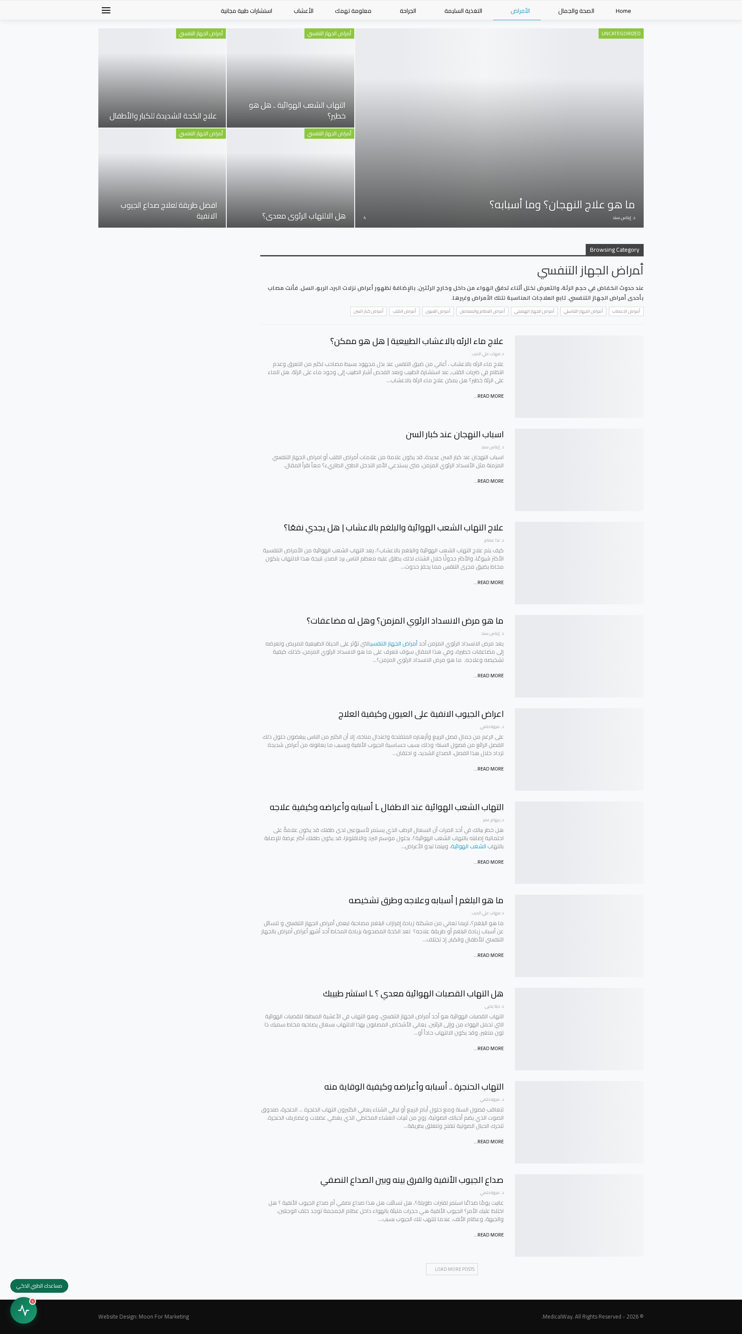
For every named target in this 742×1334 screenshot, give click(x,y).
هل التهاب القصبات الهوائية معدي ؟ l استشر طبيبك (413, 993)
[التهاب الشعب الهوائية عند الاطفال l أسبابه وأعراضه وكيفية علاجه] (579, 842)
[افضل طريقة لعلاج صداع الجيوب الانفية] (162, 178)
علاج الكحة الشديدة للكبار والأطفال (163, 116)
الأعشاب (303, 10)
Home (623, 10)
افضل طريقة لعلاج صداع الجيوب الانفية (169, 210)
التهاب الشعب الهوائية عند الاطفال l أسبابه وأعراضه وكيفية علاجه (387, 807)
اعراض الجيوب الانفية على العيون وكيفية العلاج (421, 714)
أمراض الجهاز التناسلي (583, 311)
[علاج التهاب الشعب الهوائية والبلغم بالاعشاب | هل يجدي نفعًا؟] (579, 563)
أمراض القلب (404, 311)
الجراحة (408, 10)
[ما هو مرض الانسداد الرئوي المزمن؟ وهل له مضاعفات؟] (579, 656)
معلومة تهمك (353, 10)
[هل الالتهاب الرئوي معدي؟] (290, 178)
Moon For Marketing (164, 1316)
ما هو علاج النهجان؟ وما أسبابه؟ (562, 204)
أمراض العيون (438, 311)
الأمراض (520, 10)
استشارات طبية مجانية (246, 10)
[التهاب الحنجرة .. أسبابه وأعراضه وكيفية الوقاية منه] (579, 1122)
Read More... (489, 396)
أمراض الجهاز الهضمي (534, 311)
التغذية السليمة (463, 10)
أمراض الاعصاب (626, 311)
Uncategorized (621, 33)
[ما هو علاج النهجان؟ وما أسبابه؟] (499, 128)
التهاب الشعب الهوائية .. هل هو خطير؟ (297, 110)
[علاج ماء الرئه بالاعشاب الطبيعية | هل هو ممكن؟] (579, 376)
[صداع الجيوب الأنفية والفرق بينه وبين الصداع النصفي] (579, 1215)
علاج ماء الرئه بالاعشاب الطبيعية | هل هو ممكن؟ (417, 341)
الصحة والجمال (576, 10)
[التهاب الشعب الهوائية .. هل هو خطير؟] (290, 78)
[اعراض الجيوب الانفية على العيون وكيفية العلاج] (579, 749)
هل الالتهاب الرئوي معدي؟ (304, 216)
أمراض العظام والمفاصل (482, 311)
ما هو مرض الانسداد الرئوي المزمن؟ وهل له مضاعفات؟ (405, 620)
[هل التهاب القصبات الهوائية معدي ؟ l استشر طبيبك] (579, 1029)
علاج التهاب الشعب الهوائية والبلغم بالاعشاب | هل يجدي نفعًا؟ (394, 527)
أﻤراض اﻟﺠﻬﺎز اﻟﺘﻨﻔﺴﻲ (329, 33)
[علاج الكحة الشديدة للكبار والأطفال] (162, 78)
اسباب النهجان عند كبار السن (455, 434)
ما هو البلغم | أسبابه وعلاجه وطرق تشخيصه (426, 900)
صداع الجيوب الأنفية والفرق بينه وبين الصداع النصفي (412, 1180)
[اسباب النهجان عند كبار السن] (579, 470)
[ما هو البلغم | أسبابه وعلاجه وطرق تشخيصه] (579, 936)
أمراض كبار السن (368, 311)
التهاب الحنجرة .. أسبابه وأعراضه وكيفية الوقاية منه (414, 1086)
